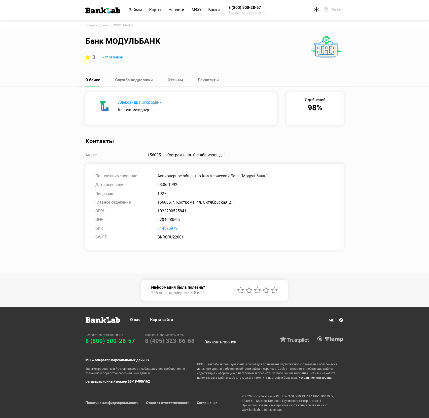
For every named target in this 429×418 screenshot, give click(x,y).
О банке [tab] (92, 80)
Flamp (330, 339)
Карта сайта (161, 319)
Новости (176, 9)
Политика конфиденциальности (112, 403)
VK (331, 320)
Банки (214, 9)
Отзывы (175, 80)
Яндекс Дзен (341, 320)
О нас (135, 319)
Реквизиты (208, 80)
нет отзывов (113, 57)
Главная (91, 25)
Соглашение (207, 403)
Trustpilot (294, 339)
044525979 (167, 228)
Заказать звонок (220, 342)
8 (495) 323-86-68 (170, 340)
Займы (135, 9)
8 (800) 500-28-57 (110, 340)
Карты (155, 9)
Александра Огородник (140, 102)
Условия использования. (316, 377)
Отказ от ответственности (167, 403)
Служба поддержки (134, 80)
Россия (337, 9)
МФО (196, 9)
